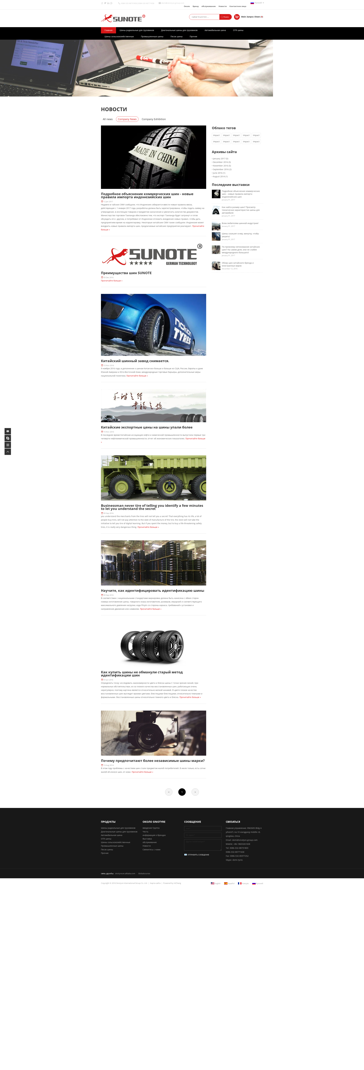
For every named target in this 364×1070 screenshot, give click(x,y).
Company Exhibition (154, 119)
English (218, 883)
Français (245, 883)
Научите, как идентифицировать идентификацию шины (152, 590)
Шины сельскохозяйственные (119, 36)
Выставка (147, 838)
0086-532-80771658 (235, 852)
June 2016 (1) (219, 173)
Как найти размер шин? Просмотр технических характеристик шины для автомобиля (241, 210)
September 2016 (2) (222, 169)
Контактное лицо (237, 6)
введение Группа (151, 828)
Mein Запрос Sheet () (252, 16)
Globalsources (144, 873)
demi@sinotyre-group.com (172, 3)
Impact (216, 135)
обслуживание (208, 6)
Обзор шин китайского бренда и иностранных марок (238, 264)
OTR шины (238, 30)
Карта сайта (155, 883)
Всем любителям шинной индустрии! (240, 223)
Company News (127, 119)
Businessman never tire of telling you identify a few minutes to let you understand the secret (152, 507)
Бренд (196, 6)
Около (187, 6)
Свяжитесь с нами (151, 849)
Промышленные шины (152, 36)
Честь (145, 831)
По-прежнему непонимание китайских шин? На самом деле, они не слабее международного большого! (241, 249)
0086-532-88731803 (239, 848)
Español (231, 883)
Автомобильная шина (215, 30)
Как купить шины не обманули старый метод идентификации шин (142, 673)
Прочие (193, 36)
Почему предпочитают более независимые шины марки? (153, 760)
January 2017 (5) (220, 158)
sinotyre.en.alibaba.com (125, 873)
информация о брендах (154, 835)
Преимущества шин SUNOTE (126, 272)
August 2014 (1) (220, 176)
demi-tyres (237, 860)
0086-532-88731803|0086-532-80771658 (137, 3)
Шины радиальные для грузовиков (137, 30)
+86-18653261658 (241, 844)
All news (108, 119)
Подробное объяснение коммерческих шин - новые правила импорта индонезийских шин (147, 195)
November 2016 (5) (222, 165)
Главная (108, 30)
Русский (258, 2)
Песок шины (176, 36)
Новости (223, 6)
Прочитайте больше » (111, 280)
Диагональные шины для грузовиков (179, 30)
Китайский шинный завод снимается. (135, 360)
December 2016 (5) (222, 162)
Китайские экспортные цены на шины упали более (147, 427)
